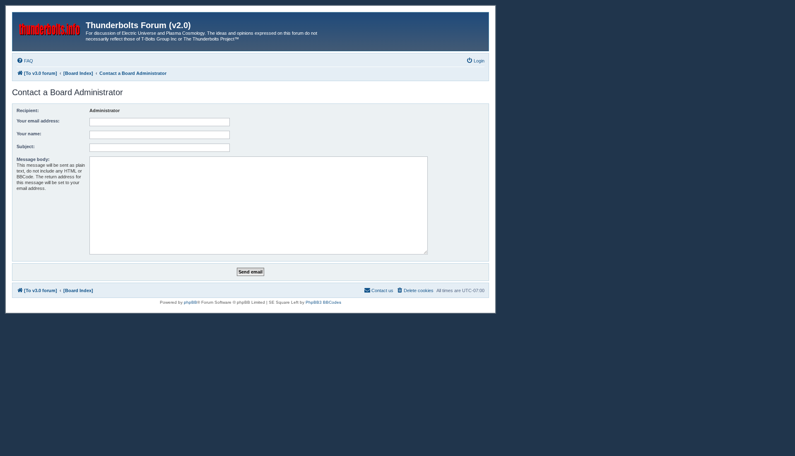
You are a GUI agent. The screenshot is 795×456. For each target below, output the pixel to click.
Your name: (29, 133)
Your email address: (38, 120)
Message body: (33, 159)
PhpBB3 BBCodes (323, 302)
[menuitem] (25, 61)
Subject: (26, 146)
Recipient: (28, 110)
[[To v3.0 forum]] (50, 27)
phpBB (190, 302)
